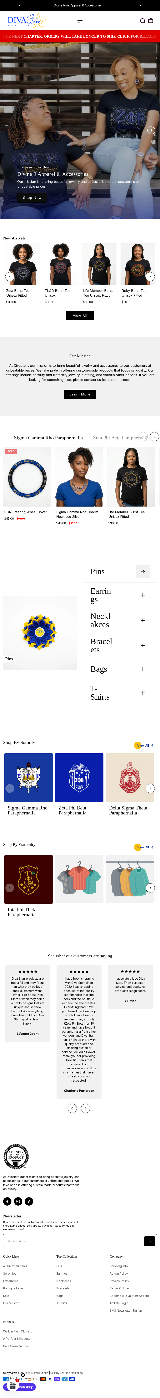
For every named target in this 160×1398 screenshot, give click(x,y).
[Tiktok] (29, 1201)
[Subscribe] (149, 1241)
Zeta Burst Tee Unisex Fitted (18, 293)
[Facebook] (7, 1201)
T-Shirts (108, 692)
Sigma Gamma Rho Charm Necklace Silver (77, 514)
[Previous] (20, 5)
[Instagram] (18, 1201)
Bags (98, 669)
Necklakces (110, 620)
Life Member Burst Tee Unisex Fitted (98, 293)
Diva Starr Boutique (36, 1373)
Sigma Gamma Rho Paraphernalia (48, 437)
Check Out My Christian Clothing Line (88, 5)
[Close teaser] (23, 1375)
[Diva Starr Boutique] (32, 20)
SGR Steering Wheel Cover (25, 512)
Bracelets (110, 645)
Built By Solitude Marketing (66, 1373)
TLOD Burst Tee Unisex (57, 293)
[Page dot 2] (151, 141)
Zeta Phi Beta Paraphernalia (121, 437)
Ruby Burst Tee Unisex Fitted (134, 293)
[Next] (140, 5)
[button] (13, 1385)
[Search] (142, 20)
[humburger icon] (80, 20)
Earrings (110, 595)
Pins (106, 571)
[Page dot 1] (151, 130)
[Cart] (151, 20)
